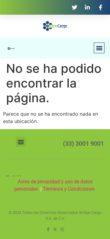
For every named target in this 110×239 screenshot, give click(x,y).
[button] (99, 48)
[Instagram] (62, 229)
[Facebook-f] (48, 229)
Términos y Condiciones (69, 189)
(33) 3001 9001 (83, 143)
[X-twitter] (55, 229)
